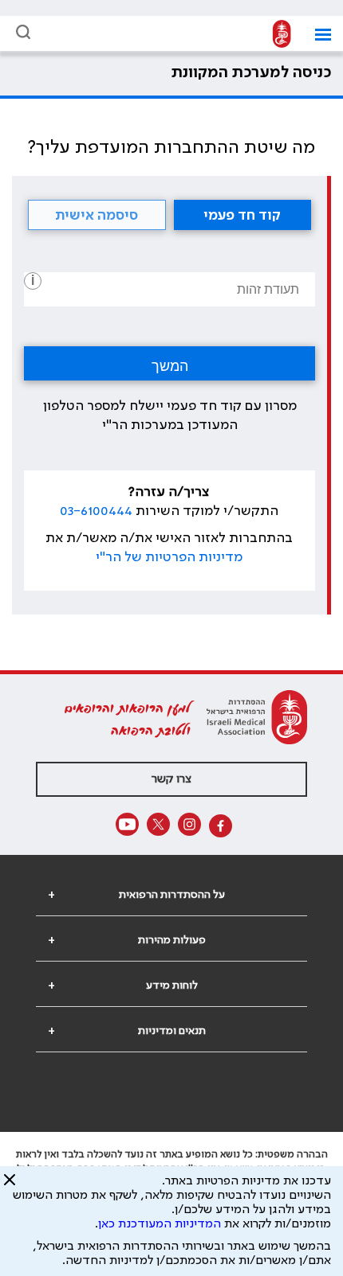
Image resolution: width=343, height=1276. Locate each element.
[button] (317, 35)
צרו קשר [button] (171, 779)
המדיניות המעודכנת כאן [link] (159, 1224)
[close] (9, 1186)
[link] (277, 35)
